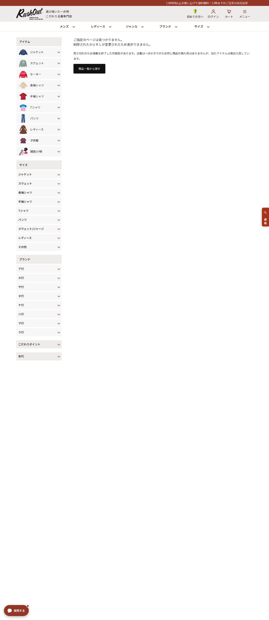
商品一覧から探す (89, 69)
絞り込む (265, 219)
